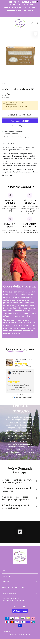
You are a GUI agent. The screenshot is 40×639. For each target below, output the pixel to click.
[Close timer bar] (38, 2)
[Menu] (2, 23)
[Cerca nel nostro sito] (31, 23)
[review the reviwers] (9, 379)
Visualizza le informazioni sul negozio (16, 137)
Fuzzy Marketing (24, 632)
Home (3, 83)
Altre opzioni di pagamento (20, 126)
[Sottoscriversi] (37, 591)
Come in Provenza (14, 629)
